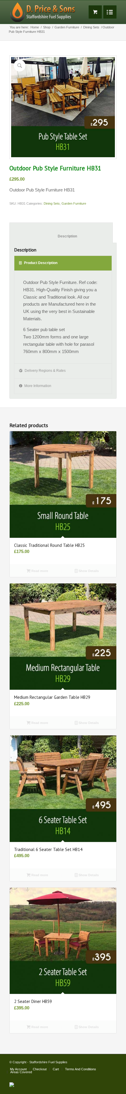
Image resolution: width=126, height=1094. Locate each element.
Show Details (88, 571)
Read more (39, 571)
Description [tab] (61, 236)
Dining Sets (91, 27)
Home (34, 27)
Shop (46, 27)
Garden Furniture (67, 27)
